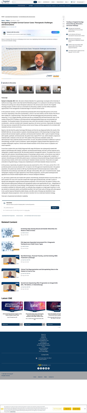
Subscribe (54, 207)
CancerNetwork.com (43, 340)
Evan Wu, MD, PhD (26, 259)
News (45, 376)
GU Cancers (68, 5)
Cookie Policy (12, 411)
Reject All (67, 408)
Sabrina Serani (25, 232)
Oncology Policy (48, 5)
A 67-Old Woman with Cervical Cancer (32, 215)
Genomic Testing (62, 5)
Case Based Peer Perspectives (11, 16)
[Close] (85, 408)
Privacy (43, 346)
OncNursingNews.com (43, 343)
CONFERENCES (46, 2)
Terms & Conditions (43, 348)
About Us (43, 334)
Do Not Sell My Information (43, 345)
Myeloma (54, 5)
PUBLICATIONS (60, 2)
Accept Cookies (76, 408)
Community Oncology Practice (39, 5)
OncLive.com (43, 342)
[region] (43, 409)
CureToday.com (43, 339)
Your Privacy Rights (43, 351)
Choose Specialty (21, 5)
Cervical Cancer (19, 215)
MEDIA (52, 2)
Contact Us (43, 337)
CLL (57, 5)
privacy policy (27, 210)
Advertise (43, 336)
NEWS (39, 2)
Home (3, 16)
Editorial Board (43, 349)
